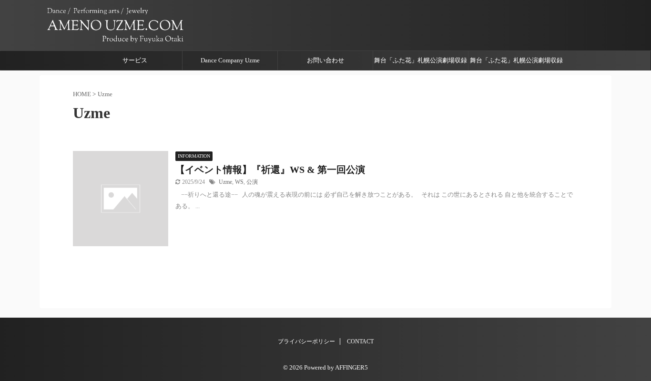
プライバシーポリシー (306, 341)
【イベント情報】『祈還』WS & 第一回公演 (270, 169)
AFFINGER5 (351, 367)
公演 (252, 182)
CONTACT (360, 341)
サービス (134, 60)
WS (239, 182)
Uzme (225, 182)
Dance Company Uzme (230, 60)
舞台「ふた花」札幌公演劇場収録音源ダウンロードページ (516, 63)
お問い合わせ (325, 60)
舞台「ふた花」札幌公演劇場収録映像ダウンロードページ (420, 63)
